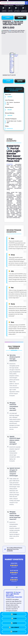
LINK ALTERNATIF (15, 626)
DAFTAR (20, 17)
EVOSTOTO (10, 164)
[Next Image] (25, 42)
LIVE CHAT (15, 631)
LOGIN (8, 17)
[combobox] (12, 2)
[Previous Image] (3, 42)
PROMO (15, 614)
